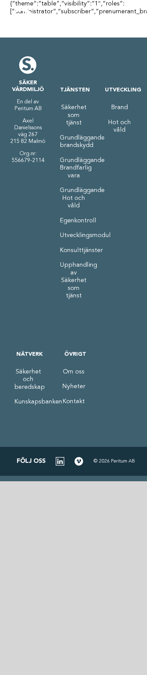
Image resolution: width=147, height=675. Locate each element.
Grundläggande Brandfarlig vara (74, 168)
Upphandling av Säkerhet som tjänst (74, 280)
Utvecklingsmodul (74, 235)
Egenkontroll (74, 221)
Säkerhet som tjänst (73, 115)
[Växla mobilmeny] (128, 20)
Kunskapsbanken (28, 402)
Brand (119, 107)
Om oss (73, 372)
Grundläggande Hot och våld (74, 198)
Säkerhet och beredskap (28, 379)
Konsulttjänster (74, 250)
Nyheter (73, 386)
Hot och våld (119, 126)
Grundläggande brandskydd (74, 142)
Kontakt (74, 401)
